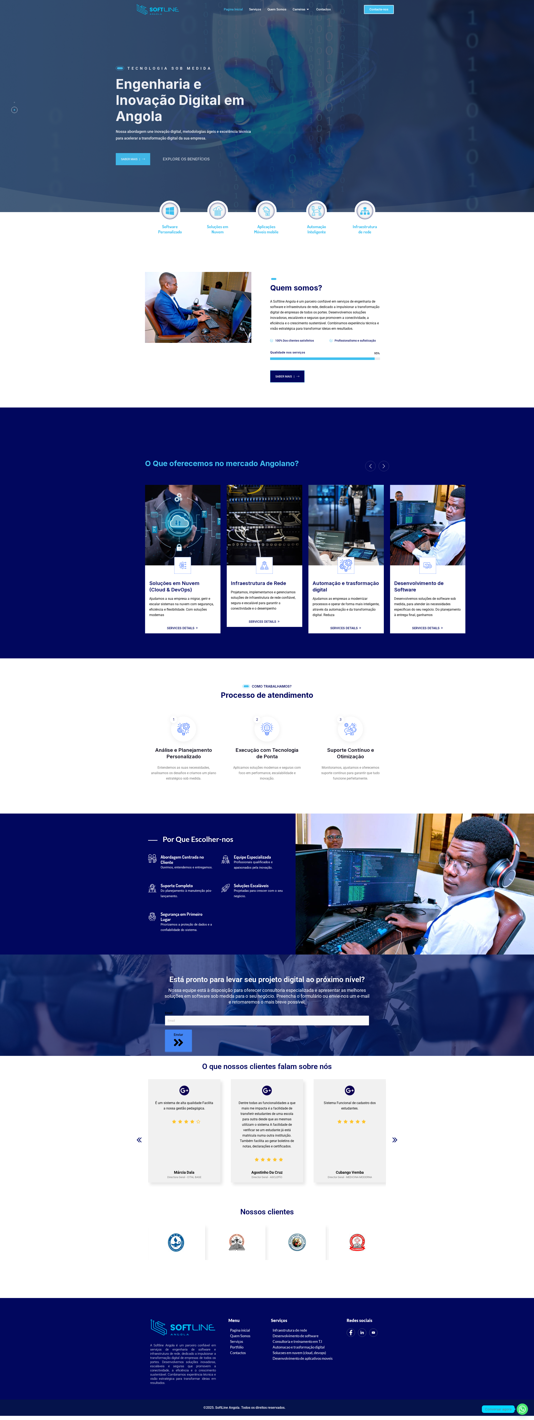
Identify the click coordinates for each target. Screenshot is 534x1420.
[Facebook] (351, 1332)
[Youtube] (373, 1332)
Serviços (255, 9)
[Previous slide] (370, 466)
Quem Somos (276, 9)
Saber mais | (140, 159)
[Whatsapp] (522, 1409)
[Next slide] (384, 466)
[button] (139, 1140)
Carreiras (299, 9)
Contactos (323, 9)
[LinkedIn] (362, 1332)
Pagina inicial (233, 9)
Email (169, 1013)
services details (181, 628)
